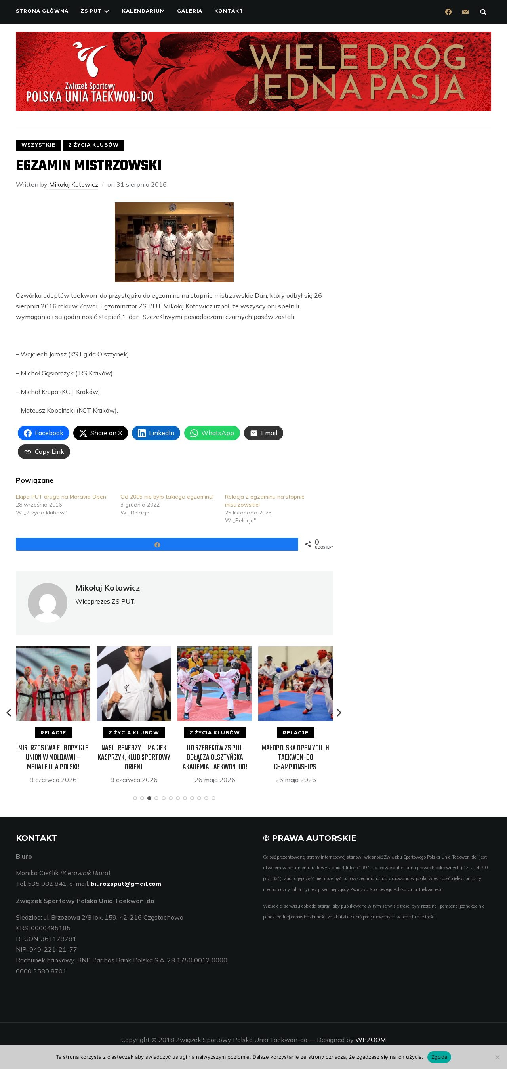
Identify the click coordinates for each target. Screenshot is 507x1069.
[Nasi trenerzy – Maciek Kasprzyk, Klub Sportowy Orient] (134, 652)
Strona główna (42, 11)
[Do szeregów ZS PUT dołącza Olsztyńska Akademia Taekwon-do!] (214, 652)
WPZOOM (370, 1040)
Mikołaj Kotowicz (73, 184)
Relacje (53, 733)
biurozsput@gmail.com (126, 883)
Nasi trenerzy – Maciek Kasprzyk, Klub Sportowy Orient (134, 757)
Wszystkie (38, 145)
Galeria (189, 11)
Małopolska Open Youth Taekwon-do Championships (295, 757)
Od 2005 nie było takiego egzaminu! (166, 496)
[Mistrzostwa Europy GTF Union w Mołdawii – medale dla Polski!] (53, 652)
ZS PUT (91, 11)
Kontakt (228, 11)
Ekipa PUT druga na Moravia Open (61, 496)
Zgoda (439, 1057)
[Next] (339, 713)
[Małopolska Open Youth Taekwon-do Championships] (295, 652)
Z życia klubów (93, 145)
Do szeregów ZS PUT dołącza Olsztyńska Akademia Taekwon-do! (215, 757)
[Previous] (9, 713)
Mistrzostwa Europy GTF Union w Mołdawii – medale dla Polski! (53, 757)
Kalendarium (143, 11)
